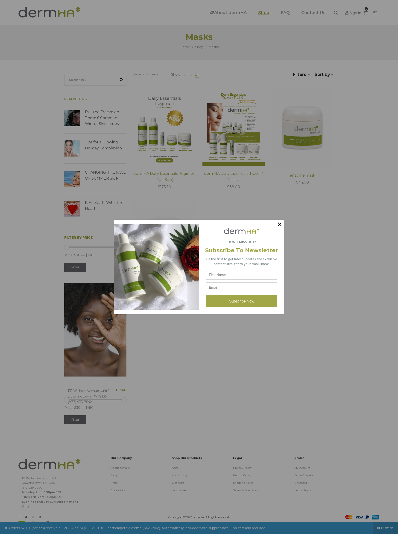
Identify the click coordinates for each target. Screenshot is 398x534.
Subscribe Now (241, 301)
